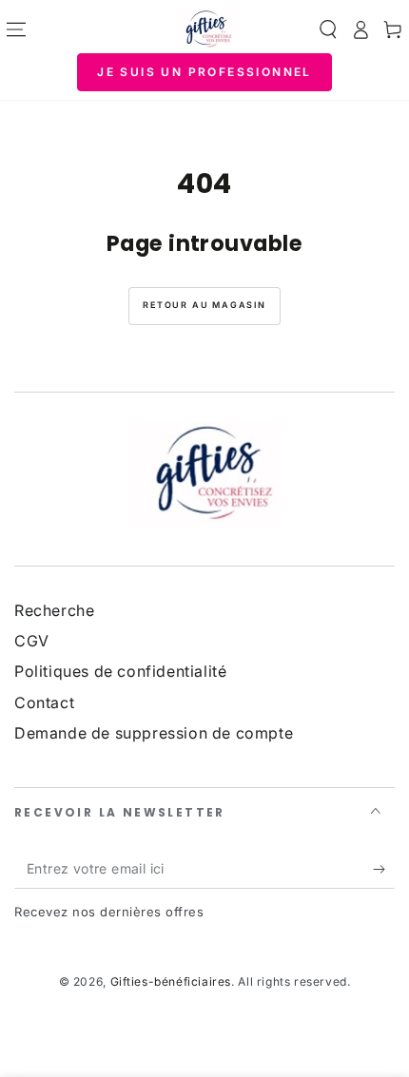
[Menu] (16, 29)
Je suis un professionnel (204, 72)
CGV (31, 640)
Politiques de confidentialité (120, 671)
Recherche (54, 610)
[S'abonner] (384, 870)
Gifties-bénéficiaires (171, 981)
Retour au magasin (204, 304)
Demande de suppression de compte (153, 732)
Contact (44, 702)
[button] (328, 29)
